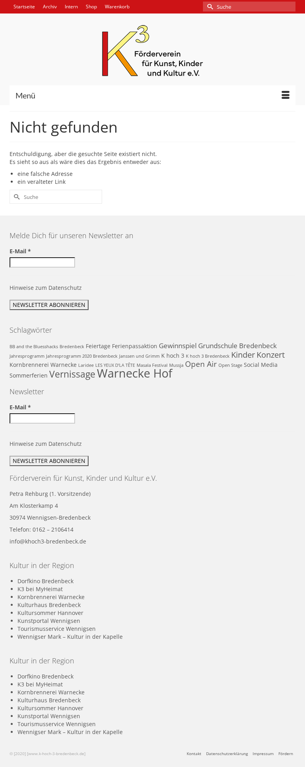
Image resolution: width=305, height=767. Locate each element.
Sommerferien (29, 375)
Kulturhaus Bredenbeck (49, 605)
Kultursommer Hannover (50, 613)
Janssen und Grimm (139, 356)
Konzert (271, 354)
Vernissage (72, 374)
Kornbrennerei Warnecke (43, 364)
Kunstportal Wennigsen (48, 620)
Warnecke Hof (134, 373)
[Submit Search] (209, 7)
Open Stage (230, 365)
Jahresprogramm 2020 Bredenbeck (82, 356)
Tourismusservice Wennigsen (56, 628)
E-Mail (20, 251)
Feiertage (98, 346)
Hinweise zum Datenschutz (46, 287)
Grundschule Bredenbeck (237, 345)
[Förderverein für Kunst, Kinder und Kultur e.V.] (152, 50)
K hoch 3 (172, 355)
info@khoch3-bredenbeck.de (48, 541)
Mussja (176, 365)
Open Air (201, 364)
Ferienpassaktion (134, 346)
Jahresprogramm (27, 356)
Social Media (261, 364)
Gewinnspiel (178, 345)
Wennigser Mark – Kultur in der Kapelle (70, 636)
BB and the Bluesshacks (34, 346)
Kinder (243, 354)
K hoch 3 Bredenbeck (208, 356)
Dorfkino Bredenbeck (45, 581)
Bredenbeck (72, 346)
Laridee (86, 365)
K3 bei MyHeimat (40, 589)
